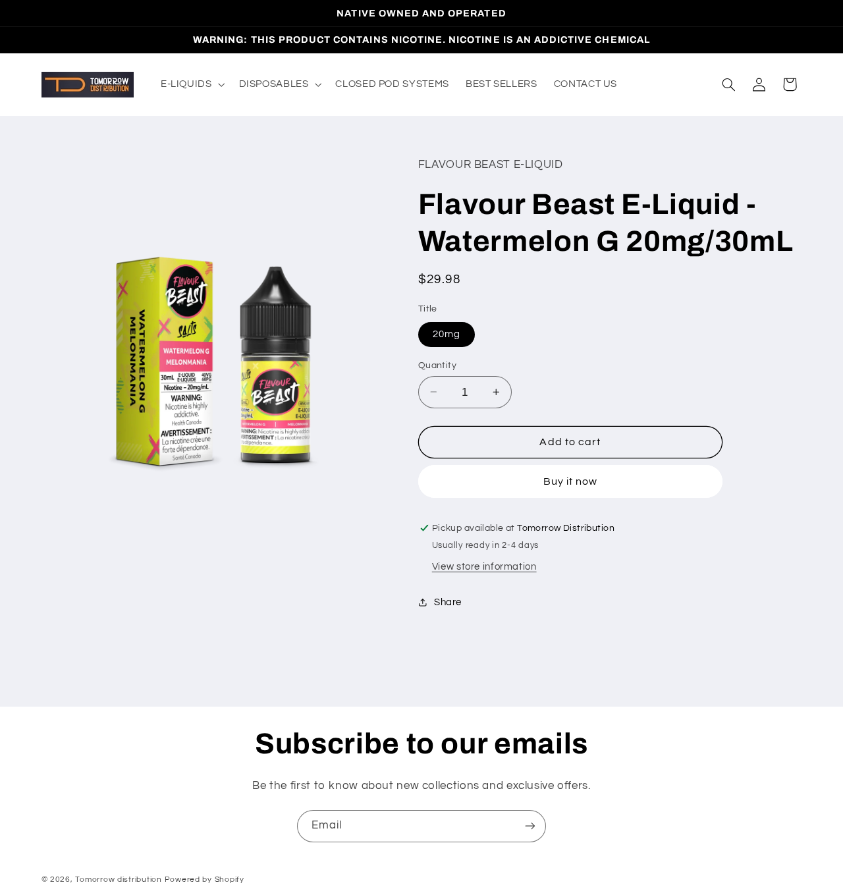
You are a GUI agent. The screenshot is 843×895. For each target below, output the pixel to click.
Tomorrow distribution (118, 879)
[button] (191, 84)
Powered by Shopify (204, 879)
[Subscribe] (530, 826)
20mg (446, 334)
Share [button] (448, 602)
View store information (484, 566)
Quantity (437, 364)
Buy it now (570, 480)
